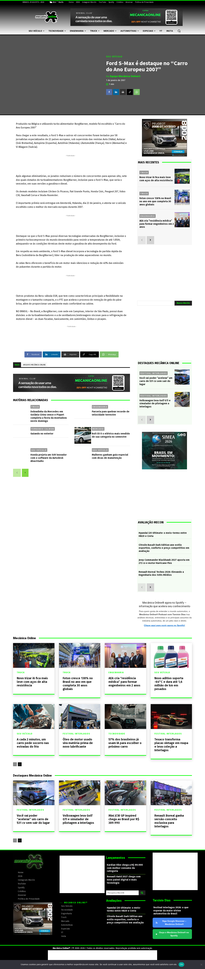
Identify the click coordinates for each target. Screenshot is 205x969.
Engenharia (100, 406)
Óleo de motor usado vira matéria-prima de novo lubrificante (78, 743)
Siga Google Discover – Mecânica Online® (174, 922)
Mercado (98, 429)
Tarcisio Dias (161, 900)
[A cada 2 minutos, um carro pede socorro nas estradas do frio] (33, 716)
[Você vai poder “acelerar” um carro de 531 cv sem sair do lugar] (182, 377)
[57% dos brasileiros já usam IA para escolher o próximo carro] (125, 716)
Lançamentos (115, 858)
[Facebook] (109, 92)
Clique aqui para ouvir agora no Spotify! (164, 625)
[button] (179, 30)
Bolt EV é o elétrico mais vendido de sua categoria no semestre (111, 435)
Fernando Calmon (42, 429)
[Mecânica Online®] (46, 17)
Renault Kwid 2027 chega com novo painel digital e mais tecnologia (124, 879)
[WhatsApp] (137, 92)
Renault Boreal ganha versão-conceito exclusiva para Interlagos (169, 821)
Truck (35, 406)
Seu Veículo (114, 56)
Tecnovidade (117, 734)
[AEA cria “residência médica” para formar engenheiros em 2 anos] (182, 219)
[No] (201, 964)
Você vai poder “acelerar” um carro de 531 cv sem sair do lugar (155, 381)
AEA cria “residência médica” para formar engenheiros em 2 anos (156, 223)
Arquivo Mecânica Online (34, 365)
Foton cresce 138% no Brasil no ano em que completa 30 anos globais (155, 201)
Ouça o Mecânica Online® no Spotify (172, 934)
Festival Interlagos (153, 373)
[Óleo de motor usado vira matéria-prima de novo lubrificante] (79, 716)
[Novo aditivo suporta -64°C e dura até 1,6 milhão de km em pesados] (171, 655)
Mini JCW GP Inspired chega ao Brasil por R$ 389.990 (124, 819)
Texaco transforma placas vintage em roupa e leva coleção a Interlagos (171, 745)
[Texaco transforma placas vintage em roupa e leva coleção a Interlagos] (171, 716)
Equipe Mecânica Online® (125, 76)
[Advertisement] (70, 164)
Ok (181, 964)
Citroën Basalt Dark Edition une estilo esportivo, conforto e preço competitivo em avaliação (164, 548)
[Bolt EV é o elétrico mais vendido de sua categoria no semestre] (82, 435)
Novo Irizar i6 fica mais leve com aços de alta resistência (32, 681)
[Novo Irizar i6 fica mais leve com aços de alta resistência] (182, 176)
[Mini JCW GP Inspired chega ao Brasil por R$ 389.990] (125, 792)
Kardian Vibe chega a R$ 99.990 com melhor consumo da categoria (125, 868)
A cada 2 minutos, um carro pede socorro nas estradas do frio (33, 743)
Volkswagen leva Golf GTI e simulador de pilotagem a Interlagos (154, 403)
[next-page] (25, 473)
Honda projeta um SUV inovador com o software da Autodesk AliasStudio (48, 457)
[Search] (142, 892)
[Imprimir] (123, 92)
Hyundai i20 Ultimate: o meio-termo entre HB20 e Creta (124, 909)
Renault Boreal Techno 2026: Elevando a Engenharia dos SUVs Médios (161, 573)
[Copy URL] (130, 92)
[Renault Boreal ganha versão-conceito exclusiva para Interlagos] (171, 792)
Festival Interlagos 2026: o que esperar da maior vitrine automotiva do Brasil (170, 910)
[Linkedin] (116, 92)
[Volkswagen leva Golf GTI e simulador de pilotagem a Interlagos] (182, 399)
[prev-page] (17, 473)
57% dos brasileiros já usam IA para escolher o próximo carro (125, 743)
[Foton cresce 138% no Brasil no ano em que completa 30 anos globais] (182, 197)
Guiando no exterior (41, 433)
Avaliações (114, 900)
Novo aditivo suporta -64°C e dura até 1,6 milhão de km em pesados (168, 683)
